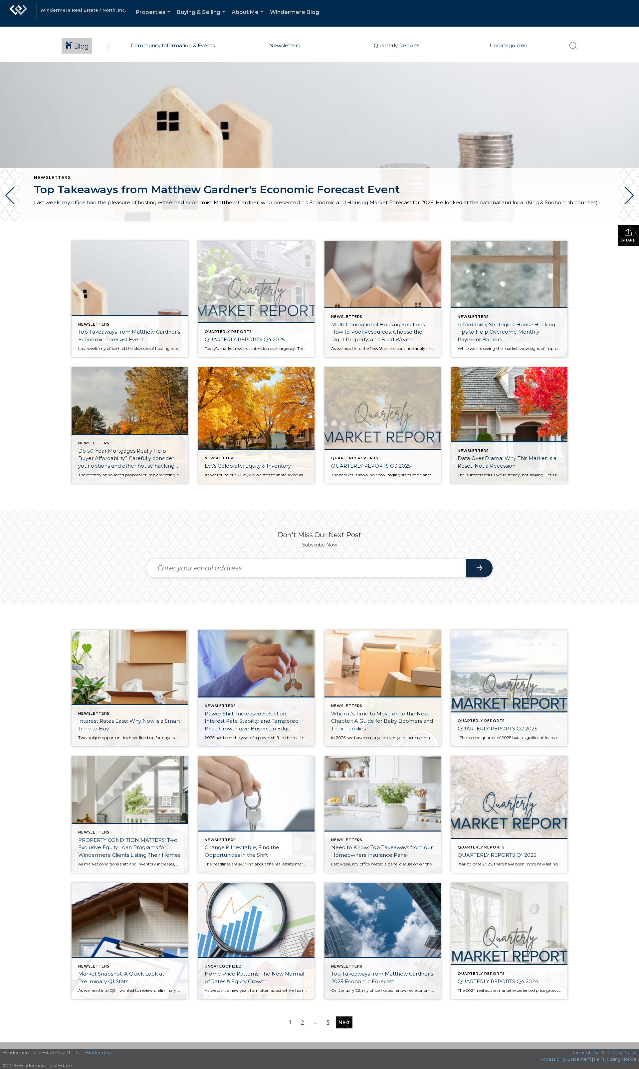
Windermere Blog (294, 12)
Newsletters (52, 177)
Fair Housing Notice (615, 1059)
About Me (249, 18)
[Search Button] (573, 46)
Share (628, 240)
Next (344, 1022)
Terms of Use (586, 1052)
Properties (154, 18)
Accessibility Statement (565, 1059)
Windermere (98, 1052)
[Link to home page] (18, 13)
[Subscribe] (479, 568)
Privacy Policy (621, 1052)
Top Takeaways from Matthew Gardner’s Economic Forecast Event (217, 189)
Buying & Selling (202, 18)
